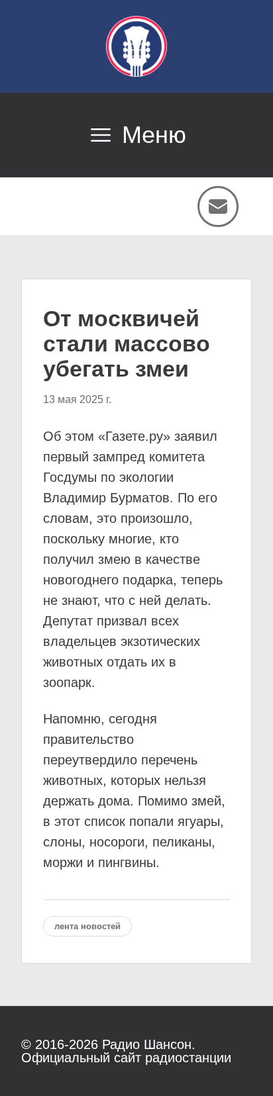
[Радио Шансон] (136, 46)
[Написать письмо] (218, 206)
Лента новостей (87, 926)
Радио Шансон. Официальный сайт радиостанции (126, 1051)
